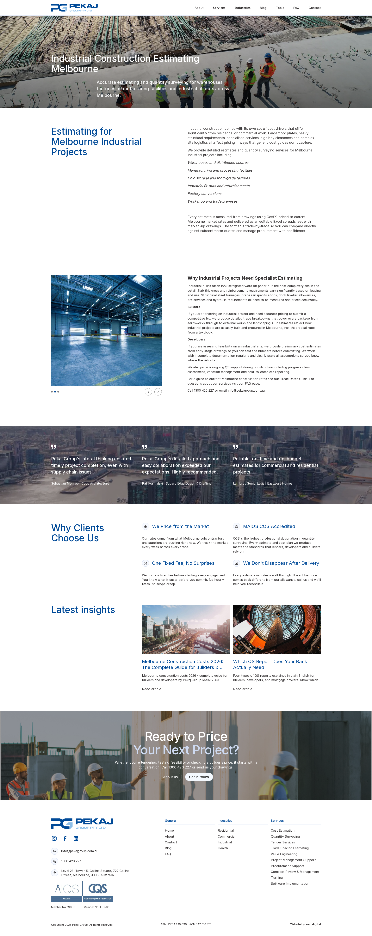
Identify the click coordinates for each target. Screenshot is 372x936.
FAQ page (252, 383)
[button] (219, 7)
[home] (74, 7)
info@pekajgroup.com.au (246, 390)
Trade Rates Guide (293, 379)
